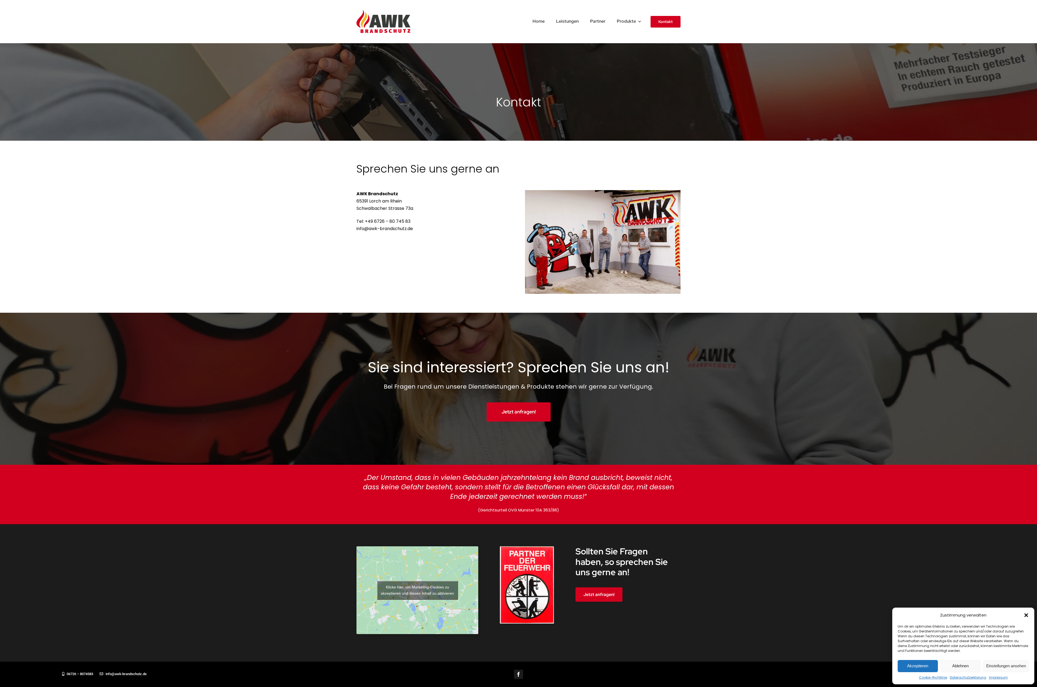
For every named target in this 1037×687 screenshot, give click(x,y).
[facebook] (518, 674)
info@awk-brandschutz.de (384, 228)
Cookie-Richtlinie (933, 677)
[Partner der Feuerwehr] (527, 548)
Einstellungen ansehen (1006, 666)
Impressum (998, 677)
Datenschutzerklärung (968, 677)
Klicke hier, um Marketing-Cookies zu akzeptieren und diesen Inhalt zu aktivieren (417, 590)
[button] (1026, 615)
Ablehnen (960, 666)
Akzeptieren (917, 666)
